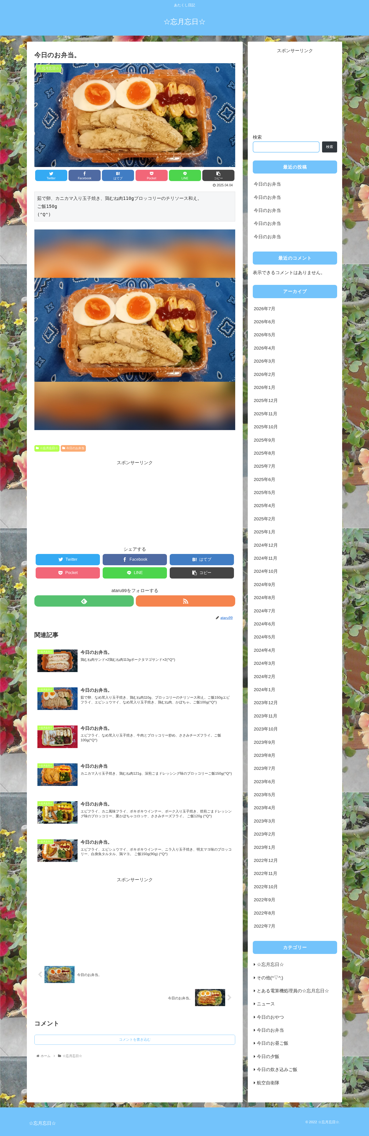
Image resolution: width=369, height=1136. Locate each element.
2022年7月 (264, 926)
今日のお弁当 (75, 448)
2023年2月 (264, 834)
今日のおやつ (270, 1016)
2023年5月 (264, 794)
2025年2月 (264, 518)
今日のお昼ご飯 (272, 1043)
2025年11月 (265, 413)
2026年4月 (264, 347)
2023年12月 (266, 702)
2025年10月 (266, 426)
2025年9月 (264, 439)
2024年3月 (264, 663)
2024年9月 (264, 584)
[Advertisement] (134, 502)
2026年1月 (264, 387)
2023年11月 (265, 715)
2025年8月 (264, 453)
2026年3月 (264, 361)
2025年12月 (266, 400)
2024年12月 (266, 544)
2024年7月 (264, 610)
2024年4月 (264, 650)
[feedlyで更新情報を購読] (84, 601)
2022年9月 (264, 899)
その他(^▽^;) (270, 977)
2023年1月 (264, 847)
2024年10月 (266, 571)
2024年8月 (264, 597)
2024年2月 (264, 676)
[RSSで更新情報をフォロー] (185, 601)
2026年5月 (264, 334)
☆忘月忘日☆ (49, 448)
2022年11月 (265, 873)
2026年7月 (264, 308)
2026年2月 (264, 374)
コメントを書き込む (135, 1039)
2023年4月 (264, 807)
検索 (257, 137)
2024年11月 (265, 558)
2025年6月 (264, 479)
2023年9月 (264, 742)
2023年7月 (264, 768)
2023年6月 (264, 781)
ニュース (266, 1003)
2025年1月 (264, 531)
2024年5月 (264, 636)
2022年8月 (264, 912)
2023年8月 (264, 755)
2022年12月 (266, 860)
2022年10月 (266, 886)
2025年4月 (264, 505)
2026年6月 (264, 321)
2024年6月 (264, 623)
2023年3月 (264, 820)
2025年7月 (264, 466)
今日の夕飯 (268, 1056)
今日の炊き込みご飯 (277, 1069)
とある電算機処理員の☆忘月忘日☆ (293, 990)
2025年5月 (264, 492)
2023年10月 (266, 729)
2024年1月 (264, 689)
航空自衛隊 (268, 1082)
